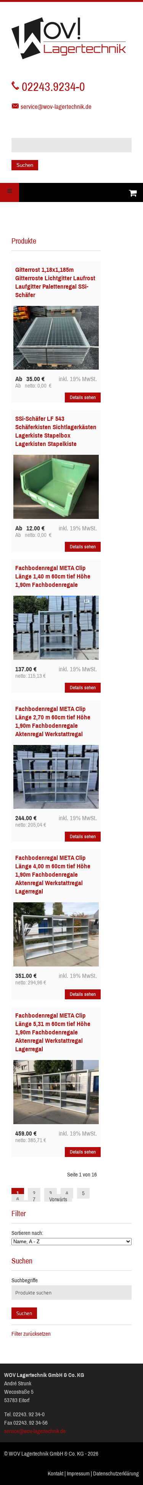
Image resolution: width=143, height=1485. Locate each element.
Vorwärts (58, 1199)
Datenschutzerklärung (116, 1473)
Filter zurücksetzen (31, 1334)
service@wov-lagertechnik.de (56, 106)
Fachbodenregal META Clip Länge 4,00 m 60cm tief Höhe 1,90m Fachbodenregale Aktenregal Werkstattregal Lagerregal (52, 874)
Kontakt (55, 1473)
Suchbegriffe (24, 1280)
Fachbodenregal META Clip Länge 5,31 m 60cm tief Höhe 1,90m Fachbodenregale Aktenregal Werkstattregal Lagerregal (52, 1032)
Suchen (24, 165)
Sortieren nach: (27, 1233)
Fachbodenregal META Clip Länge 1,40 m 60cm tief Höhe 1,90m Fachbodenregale (52, 576)
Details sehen (83, 397)
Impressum (78, 1473)
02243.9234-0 (53, 87)
